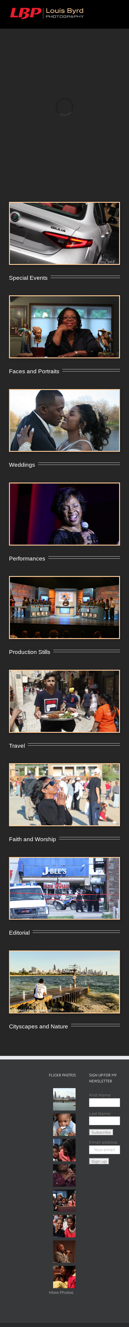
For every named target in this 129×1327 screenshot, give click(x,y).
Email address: (103, 1142)
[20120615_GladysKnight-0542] (64, 485)
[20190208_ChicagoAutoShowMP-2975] (64, 204)
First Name (100, 1095)
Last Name (99, 1113)
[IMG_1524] (64, 391)
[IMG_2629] (64, 298)
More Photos (61, 1292)
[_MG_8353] (64, 672)
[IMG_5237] (64, 578)
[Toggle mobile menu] (117, 9)
